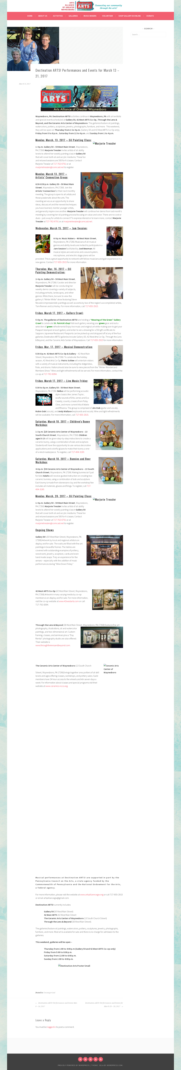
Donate (150, 16)
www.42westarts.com (69, 601)
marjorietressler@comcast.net (49, 167)
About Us (42, 16)
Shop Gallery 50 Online (129, 16)
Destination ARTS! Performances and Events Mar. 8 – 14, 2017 (56, 1004)
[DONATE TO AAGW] (90, 1059)
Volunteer (107, 16)
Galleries (73, 16)
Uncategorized (49, 993)
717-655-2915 (60, 262)
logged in (51, 1026)
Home (29, 16)
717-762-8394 (50, 374)
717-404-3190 (77, 452)
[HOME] (80, 1059)
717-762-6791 (59, 163)
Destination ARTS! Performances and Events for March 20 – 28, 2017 (104, 1004)
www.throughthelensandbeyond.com (52, 645)
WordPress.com (115, 1065)
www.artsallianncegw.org (91, 894)
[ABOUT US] (85, 1059)
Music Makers (90, 16)
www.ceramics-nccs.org (57, 686)
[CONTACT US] (100, 1059)
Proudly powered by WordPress (74, 1065)
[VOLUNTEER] (95, 1059)
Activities (58, 16)
